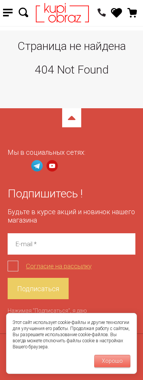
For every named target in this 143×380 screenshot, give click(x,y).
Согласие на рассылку (59, 266)
